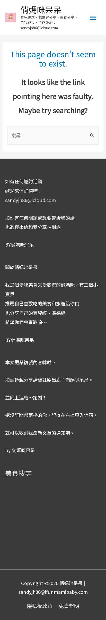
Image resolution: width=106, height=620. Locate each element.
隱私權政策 (39, 605)
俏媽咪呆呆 (40, 9)
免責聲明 (69, 605)
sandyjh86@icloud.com (30, 200)
